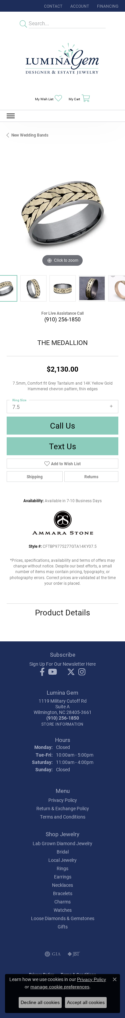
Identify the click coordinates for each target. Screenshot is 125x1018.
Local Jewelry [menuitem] (62, 860)
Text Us (62, 446)
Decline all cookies (40, 1002)
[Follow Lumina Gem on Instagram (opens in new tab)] (81, 672)
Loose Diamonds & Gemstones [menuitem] (62, 918)
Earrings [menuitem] (62, 876)
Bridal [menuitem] (63, 851)
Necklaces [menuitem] (62, 885)
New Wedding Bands (29, 135)
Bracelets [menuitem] (62, 893)
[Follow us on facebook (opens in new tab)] (42, 672)
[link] (52, 6)
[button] (79, 6)
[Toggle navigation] (10, 116)
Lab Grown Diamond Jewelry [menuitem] (62, 843)
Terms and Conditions (62, 817)
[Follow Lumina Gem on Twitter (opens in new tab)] (71, 672)
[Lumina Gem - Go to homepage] (63, 60)
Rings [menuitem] (62, 868)
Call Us (62, 425)
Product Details (62, 612)
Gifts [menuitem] (63, 926)
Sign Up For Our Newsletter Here (62, 664)
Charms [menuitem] (62, 901)
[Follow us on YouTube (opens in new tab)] (52, 672)
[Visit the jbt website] (73, 954)
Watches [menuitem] (63, 910)
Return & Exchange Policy (62, 808)
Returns (91, 476)
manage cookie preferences (59, 986)
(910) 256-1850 (62, 319)
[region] (62, 212)
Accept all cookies (86, 1002)
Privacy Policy (62, 800)
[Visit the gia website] (53, 954)
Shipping (35, 476)
